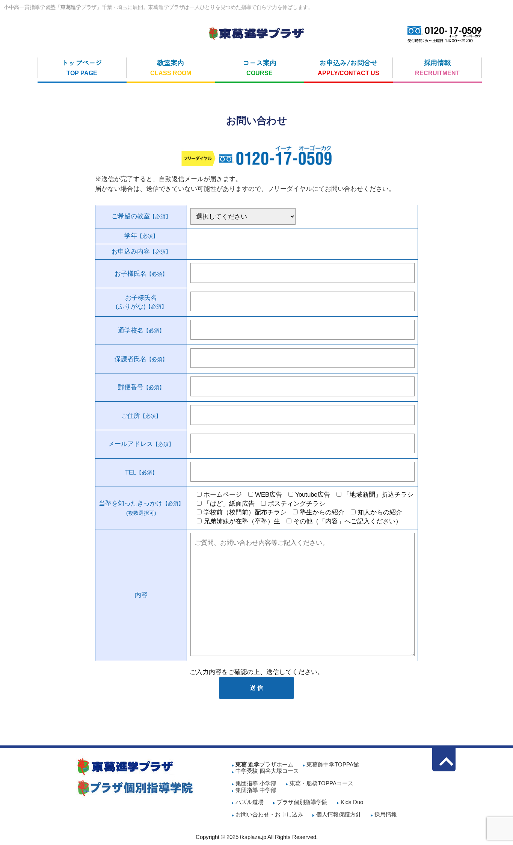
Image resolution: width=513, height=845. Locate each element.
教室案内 (170, 67)
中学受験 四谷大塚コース (267, 771)
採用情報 (437, 67)
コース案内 (259, 67)
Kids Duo (352, 802)
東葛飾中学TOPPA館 (332, 765)
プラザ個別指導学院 (302, 802)
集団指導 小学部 (255, 783)
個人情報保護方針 (338, 815)
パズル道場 (249, 802)
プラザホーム (264, 765)
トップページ (82, 67)
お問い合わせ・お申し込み (269, 815)
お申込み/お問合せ (348, 67)
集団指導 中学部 (255, 790)
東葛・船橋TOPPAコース (321, 783)
